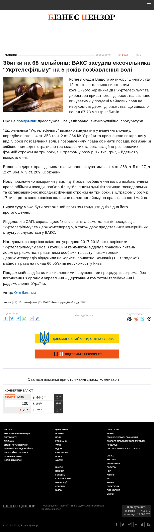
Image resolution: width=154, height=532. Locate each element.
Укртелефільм (30, 302)
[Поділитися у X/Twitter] (11, 318)
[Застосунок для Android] (135, 524)
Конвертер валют (19, 390)
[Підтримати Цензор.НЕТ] (77, 354)
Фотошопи (61, 452)
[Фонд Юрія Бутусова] (77, 338)
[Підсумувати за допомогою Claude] (135, 318)
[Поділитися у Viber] (31, 318)
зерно (110, 482)
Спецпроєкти (63, 479)
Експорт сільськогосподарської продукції (126, 443)
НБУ (109, 471)
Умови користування (16, 445)
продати (10, 397)
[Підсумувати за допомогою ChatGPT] (129, 318)
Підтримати (10, 437)
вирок (10, 302)
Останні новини (13, 456)
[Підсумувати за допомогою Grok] (148, 318)
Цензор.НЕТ (61, 429)
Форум (59, 460)
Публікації (61, 482)
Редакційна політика (16, 452)
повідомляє (27, 121)
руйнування (113, 490)
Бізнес (59, 467)
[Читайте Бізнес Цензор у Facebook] (116, 524)
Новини (11, 54)
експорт (111, 459)
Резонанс (61, 441)
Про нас (8, 429)
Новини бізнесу (13, 460)
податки (111, 467)
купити (20, 397)
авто (109, 479)
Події (58, 437)
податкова (113, 486)
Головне (60, 475)
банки (110, 433)
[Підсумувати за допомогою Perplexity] (142, 318)
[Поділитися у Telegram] (18, 318)
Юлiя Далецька (25, 292)
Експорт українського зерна (123, 449)
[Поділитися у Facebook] (5, 318)
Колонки (60, 486)
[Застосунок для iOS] (142, 524)
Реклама (9, 441)
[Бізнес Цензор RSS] (148, 524)
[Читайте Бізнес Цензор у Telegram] (129, 524)
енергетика (113, 463)
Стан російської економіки (122, 437)
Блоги (58, 456)
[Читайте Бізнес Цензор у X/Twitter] (123, 524)
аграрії (110, 475)
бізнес (110, 456)
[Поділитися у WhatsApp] (24, 318)
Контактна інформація (17, 433)
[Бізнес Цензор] (82, 17)
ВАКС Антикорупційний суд (64, 302)
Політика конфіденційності (19, 449)
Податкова (113, 429)
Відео (58, 449)
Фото (58, 445)
